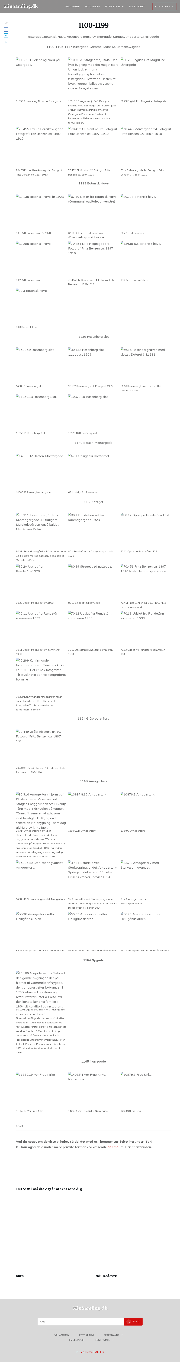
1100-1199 (94, 24)
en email (114, 1147)
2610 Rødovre (133, 1238)
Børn (54, 1238)
